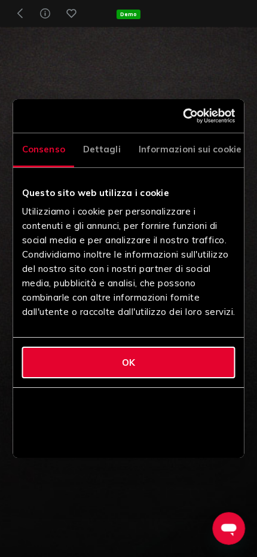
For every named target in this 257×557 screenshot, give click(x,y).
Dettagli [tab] (101, 149)
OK (128, 362)
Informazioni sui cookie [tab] (189, 149)
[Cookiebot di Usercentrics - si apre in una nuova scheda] (183, 116)
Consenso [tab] (43, 149)
